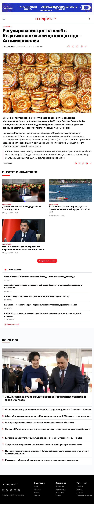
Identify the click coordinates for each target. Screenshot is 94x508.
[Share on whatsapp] (77, 46)
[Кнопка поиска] (89, 19)
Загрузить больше (47, 261)
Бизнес (58, 496)
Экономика (7, 26)
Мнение (80, 493)
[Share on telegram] (81, 46)
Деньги (80, 486)
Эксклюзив (60, 486)
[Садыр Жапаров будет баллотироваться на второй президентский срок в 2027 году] (47, 370)
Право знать (61, 489)
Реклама (37, 489)
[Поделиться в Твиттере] (72, 46)
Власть (79, 489)
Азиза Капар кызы (9, 46)
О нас (36, 486)
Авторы (37, 493)
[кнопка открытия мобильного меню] (3, 19)
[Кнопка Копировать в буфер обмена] (85, 46)
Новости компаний (84, 496)
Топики (37, 496)
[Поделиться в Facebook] (68, 46)
